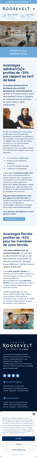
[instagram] (9, 375)
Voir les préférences (18, 450)
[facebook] (4, 375)
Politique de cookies (17, 454)
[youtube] (13, 375)
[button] (34, 414)
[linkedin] (17, 375)
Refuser (18, 444)
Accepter (19, 438)
